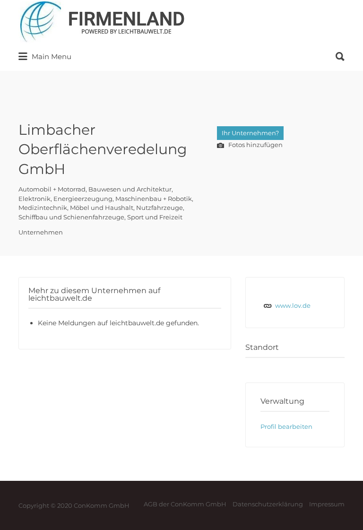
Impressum (327, 504)
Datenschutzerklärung (268, 504)
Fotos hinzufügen (255, 144)
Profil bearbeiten (286, 426)
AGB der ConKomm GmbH (185, 504)
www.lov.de (293, 305)
